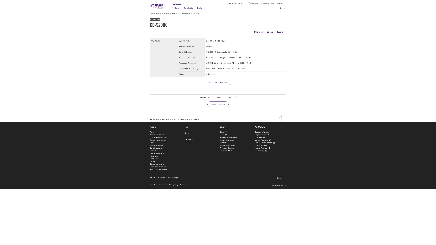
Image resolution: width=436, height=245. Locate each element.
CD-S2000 (196, 14)
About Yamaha (260, 126)
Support (240, 3)
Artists (187, 133)
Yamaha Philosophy (261, 140)
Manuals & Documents (227, 145)
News (186, 126)
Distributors (232, 3)
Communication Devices (158, 167)
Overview (258, 31)
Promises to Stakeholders (263, 143)
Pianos (152, 132)
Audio (158, 14)
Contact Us (223, 132)
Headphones (154, 156)
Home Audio (177, 4)
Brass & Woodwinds (156, 145)
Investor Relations (261, 148)
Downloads (188, 8)
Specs (270, 31)
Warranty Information (227, 140)
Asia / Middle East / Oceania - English (262, 3)
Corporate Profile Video (262, 135)
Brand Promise (260, 137)
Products (175, 8)
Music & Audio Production (158, 137)
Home (152, 14)
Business (280, 3)
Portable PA (154, 159)
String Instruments (156, 148)
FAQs (222, 135)
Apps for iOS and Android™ (159, 169)
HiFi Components (185, 14)
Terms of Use (163, 185)
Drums (152, 143)
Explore (200, 8)
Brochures (223, 143)
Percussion (153, 151)
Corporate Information (262, 132)
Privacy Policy (173, 185)
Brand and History (261, 145)
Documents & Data (226, 151)
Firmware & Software (227, 148)
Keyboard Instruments (157, 135)
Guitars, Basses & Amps (158, 140)
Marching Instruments (157, 153)
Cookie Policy (184, 185)
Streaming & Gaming (157, 164)
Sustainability (259, 151)
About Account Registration (229, 137)
